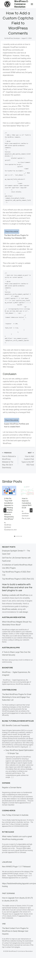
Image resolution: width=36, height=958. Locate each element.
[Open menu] (32, 4)
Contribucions (9, 690)
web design (23, 612)
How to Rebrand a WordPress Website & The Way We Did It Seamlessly (9, 460)
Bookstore (7, 668)
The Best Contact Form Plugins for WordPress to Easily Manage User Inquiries (15, 931)
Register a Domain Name (11, 787)
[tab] (14, 536)
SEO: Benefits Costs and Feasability (15, 725)
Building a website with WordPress (15, 595)
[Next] (31, 510)
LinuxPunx (7, 862)
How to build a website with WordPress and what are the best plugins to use (17, 587)
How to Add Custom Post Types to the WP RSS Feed (27, 459)
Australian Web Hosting (13, 617)
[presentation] (9, 490)
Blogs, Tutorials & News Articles (18, 721)
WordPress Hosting (18, 9)
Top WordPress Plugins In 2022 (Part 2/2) (18, 579)
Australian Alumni (11, 647)
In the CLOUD (8, 832)
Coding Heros (8, 810)
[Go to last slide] (4, 510)
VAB (4, 924)
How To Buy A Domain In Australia (15, 815)
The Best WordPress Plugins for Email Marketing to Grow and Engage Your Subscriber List (16, 697)
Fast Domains (8, 893)
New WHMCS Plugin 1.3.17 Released (16, 867)
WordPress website (9, 609)
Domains (6, 783)
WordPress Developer (13, 38)
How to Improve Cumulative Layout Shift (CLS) (27, 503)
